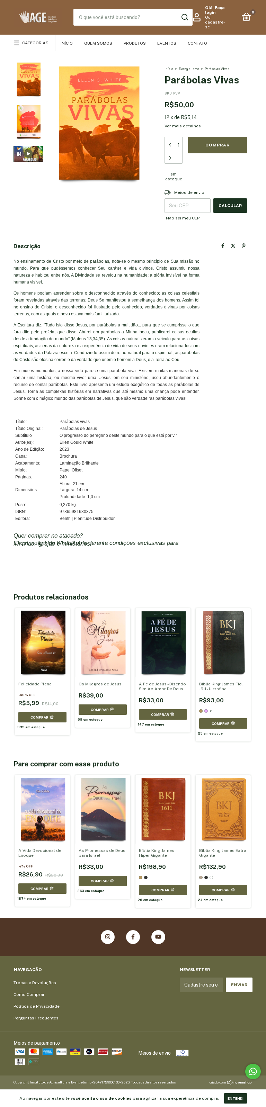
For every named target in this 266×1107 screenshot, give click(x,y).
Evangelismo (189, 68)
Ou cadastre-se (215, 22)
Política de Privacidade (37, 1006)
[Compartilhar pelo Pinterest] (244, 246)
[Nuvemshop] (230, 1083)
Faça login (214, 10)
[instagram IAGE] (108, 937)
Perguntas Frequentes (36, 1018)
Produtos (135, 43)
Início (67, 43)
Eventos (166, 43)
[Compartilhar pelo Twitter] (233, 246)
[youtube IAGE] (158, 937)
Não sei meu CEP (183, 218)
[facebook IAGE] (133, 937)
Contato (197, 43)
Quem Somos (98, 43)
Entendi (235, 1098)
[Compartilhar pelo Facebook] (222, 246)
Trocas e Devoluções (35, 982)
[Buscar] (184, 17)
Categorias (35, 42)
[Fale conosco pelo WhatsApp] (253, 1071)
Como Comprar (29, 994)
